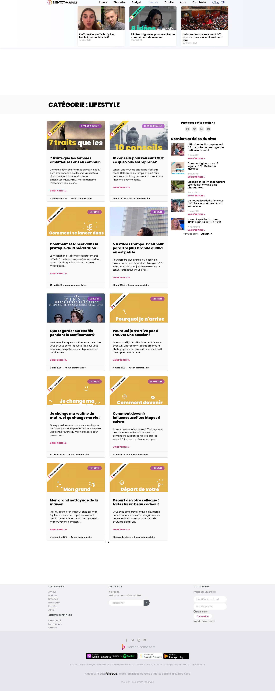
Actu (183, 2)
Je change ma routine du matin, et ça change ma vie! (75, 415)
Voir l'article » (58, 190)
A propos (114, 591)
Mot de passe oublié (204, 621)
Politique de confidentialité (125, 595)
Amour (103, 2)
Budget (136, 2)
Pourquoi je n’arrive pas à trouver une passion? (135, 333)
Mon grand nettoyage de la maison (74, 502)
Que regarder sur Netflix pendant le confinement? (72, 333)
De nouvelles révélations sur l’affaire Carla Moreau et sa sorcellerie (205, 203)
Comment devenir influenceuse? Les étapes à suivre (136, 417)
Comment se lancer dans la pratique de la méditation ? (74, 246)
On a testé (199, 2)
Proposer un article (205, 591)
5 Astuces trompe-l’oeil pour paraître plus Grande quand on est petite (138, 248)
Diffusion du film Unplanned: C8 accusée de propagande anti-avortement (206, 147)
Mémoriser (202, 611)
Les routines (55, 624)
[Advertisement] (137, 71)
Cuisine (52, 627)
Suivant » (206, 234)
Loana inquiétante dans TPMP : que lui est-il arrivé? (205, 221)
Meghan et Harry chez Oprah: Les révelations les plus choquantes (206, 184)
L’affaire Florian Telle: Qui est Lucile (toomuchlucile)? (97, 36)
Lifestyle (153, 2)
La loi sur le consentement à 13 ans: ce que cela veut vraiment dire (202, 37)
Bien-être (120, 2)
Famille (169, 2)
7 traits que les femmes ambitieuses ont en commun (75, 160)
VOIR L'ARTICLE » (196, 158)
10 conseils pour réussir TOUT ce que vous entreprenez (138, 160)
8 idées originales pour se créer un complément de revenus (153, 36)
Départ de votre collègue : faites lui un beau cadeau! (136, 502)
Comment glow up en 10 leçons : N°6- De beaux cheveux (203, 166)
